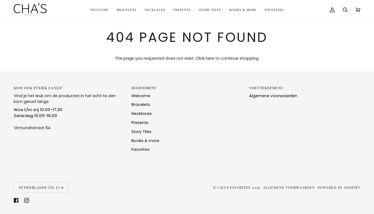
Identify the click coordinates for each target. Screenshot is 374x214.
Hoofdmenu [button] (144, 87)
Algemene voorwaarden (273, 96)
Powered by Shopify (339, 187)
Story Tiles (141, 131)
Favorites (140, 149)
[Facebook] (16, 200)
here (210, 58)
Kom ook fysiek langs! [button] (38, 87)
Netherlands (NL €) (39, 187)
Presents (139, 122)
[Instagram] (26, 200)
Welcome (140, 96)
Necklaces (141, 113)
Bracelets (140, 104)
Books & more (145, 140)
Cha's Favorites (234, 187)
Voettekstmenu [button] (266, 87)
